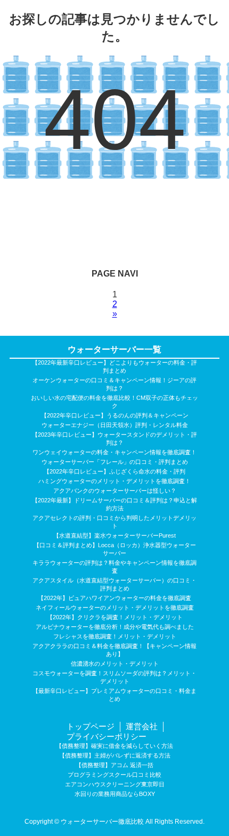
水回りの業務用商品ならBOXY (115, 794)
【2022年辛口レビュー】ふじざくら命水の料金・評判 (114, 471)
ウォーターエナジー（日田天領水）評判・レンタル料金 (115, 425)
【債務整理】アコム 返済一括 (114, 765)
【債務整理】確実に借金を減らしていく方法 (114, 746)
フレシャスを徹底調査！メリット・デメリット (114, 636)
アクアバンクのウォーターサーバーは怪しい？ (114, 490)
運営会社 (142, 726)
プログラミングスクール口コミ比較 (114, 774)
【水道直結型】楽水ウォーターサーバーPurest (114, 535)
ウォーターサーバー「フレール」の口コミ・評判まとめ (115, 462)
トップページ (90, 726)
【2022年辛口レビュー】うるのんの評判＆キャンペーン (115, 415)
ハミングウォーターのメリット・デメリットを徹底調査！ (114, 481)
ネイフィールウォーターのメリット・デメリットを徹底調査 (115, 607)
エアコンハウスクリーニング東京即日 (115, 784)
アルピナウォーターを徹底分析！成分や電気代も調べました (115, 627)
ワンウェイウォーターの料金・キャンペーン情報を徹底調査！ (114, 452)
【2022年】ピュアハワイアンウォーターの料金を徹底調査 (114, 598)
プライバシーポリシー (106, 736)
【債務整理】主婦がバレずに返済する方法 (114, 755)
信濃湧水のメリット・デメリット (115, 663)
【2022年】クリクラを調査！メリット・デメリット (115, 617)
